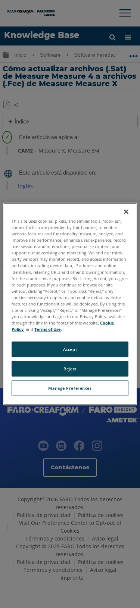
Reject (69, 369)
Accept (70, 349)
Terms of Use (47, 329)
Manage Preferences (69, 388)
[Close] (126, 212)
